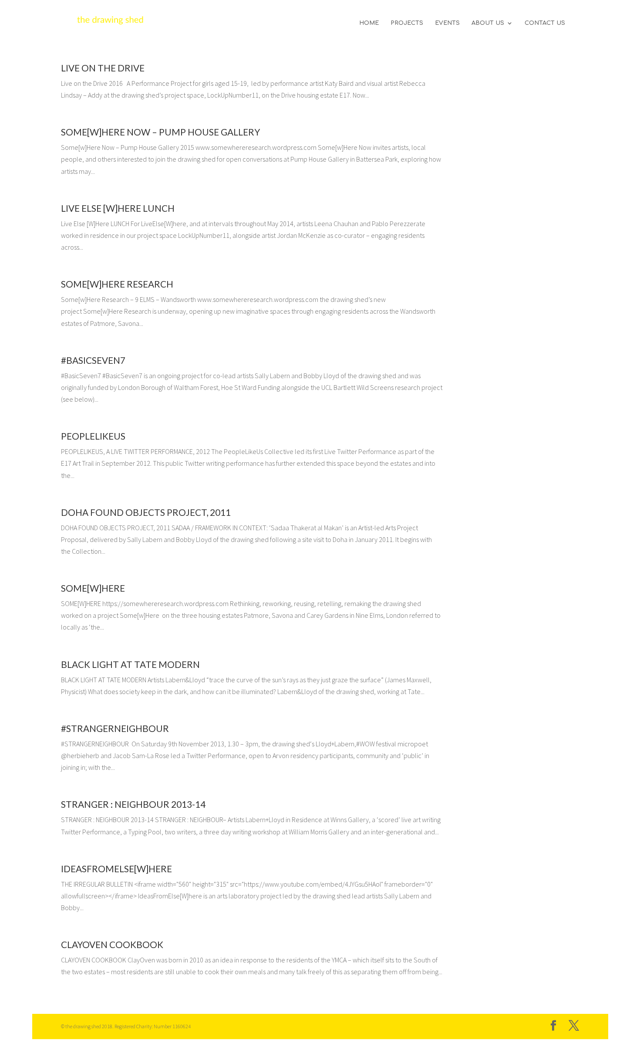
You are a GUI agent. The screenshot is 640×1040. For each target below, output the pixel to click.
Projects (407, 23)
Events (447, 23)
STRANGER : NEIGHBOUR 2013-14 (133, 804)
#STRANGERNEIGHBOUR (115, 728)
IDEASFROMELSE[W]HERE (116, 868)
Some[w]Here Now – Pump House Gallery (160, 131)
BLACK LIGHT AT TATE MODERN (130, 664)
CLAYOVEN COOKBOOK (112, 944)
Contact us (545, 23)
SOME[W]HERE (93, 588)
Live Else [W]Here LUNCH (118, 208)
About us (488, 23)
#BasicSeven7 (93, 360)
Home (369, 23)
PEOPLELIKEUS (93, 435)
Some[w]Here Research (117, 283)
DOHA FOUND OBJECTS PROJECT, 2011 (146, 512)
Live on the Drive (103, 67)
